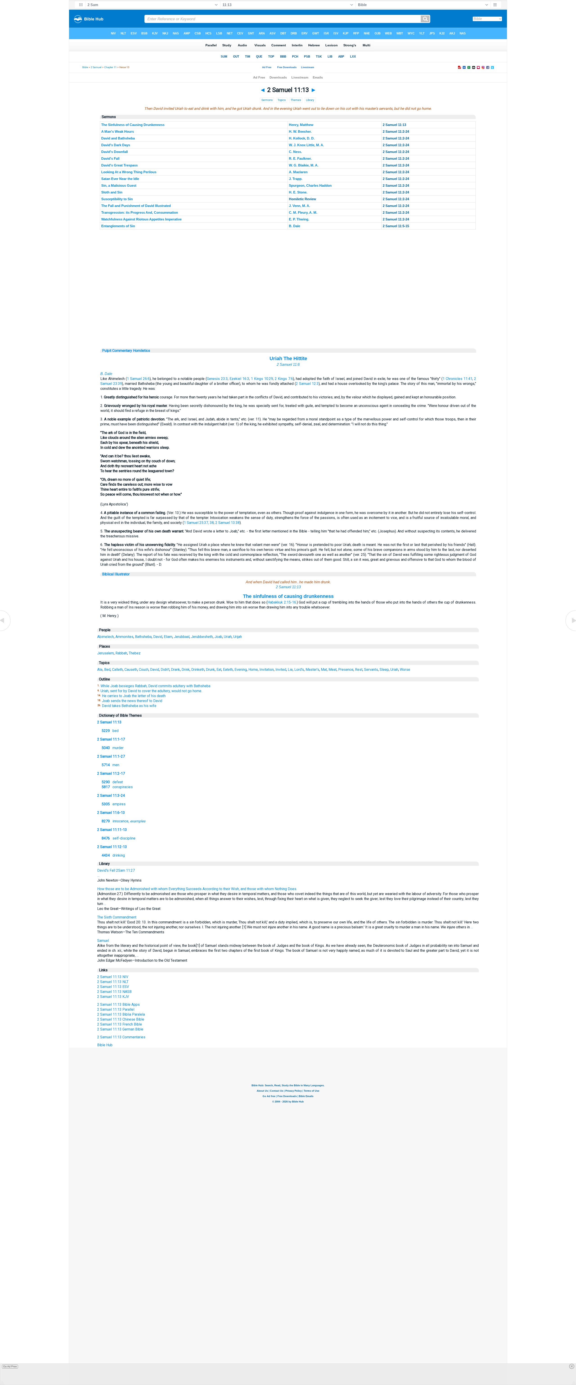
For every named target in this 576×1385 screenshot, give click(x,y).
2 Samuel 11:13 (288, 587)
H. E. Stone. (298, 192)
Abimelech (105, 637)
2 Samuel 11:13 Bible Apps (118, 1004)
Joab (218, 637)
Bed (107, 669)
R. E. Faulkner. (300, 158)
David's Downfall (114, 152)
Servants (371, 669)
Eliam (168, 637)
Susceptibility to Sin (117, 199)
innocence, (123, 821)
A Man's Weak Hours (117, 131)
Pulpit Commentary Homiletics (126, 350)
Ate (100, 669)
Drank (175, 669)
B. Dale (294, 226)
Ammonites (124, 637)
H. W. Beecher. (300, 131)
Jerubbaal (181, 637)
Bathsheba (143, 637)
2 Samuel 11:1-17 (111, 739)
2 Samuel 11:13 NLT (112, 982)
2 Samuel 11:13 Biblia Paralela (121, 1014)
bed (110, 731)
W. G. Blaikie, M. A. (303, 165)
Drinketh (197, 669)
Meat (332, 669)
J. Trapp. (295, 179)
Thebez (135, 653)
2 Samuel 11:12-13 (112, 847)
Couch (143, 669)
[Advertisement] (288, 321)
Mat (324, 669)
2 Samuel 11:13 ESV (113, 987)
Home (253, 669)
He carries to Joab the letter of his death (134, 696)
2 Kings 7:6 (284, 379)
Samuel (103, 940)
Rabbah (121, 653)
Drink (186, 669)
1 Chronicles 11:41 (457, 379)
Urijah (237, 637)
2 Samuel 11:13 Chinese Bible (120, 1019)
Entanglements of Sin (118, 226)
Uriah (228, 637)
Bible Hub (104, 1045)
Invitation (266, 669)
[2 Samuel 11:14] (570, 631)
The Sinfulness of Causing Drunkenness (132, 125)
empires (114, 804)
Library (310, 100)
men (110, 765)
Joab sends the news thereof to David (132, 701)
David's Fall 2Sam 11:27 (116, 870)
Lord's (299, 669)
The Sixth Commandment (116, 917)
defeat (112, 782)
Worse (405, 669)
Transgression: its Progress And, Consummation (139, 212)
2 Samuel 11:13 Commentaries (121, 1037)
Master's (312, 669)
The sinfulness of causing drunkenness (288, 596)
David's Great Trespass (119, 165)
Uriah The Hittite (288, 358)
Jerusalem (105, 653)
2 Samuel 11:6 (288, 364)
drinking (113, 855)
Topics (281, 100)
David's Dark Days (115, 145)
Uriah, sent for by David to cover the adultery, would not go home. (151, 691)
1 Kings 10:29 (262, 379)
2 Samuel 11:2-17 (111, 773)
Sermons (267, 100)
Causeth (130, 669)
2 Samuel (96, 67)
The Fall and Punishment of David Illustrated (136, 206)
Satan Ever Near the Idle (120, 179)
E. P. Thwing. (299, 219)
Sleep (384, 669)
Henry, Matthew (301, 125)
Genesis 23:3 (217, 379)
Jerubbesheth (202, 637)
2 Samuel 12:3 (307, 384)
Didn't (165, 669)
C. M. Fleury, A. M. (303, 212)
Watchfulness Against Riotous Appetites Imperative (141, 219)
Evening (240, 669)
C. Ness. (295, 152)
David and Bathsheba (118, 138)
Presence (345, 669)
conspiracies (117, 787)
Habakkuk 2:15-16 (282, 602)
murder (113, 748)
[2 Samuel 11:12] (5, 631)
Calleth (117, 669)
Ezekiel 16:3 (239, 379)
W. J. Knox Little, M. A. (306, 145)
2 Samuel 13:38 (227, 523)
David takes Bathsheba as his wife (129, 706)
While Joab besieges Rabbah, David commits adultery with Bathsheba (155, 686)
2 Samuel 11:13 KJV (113, 996)
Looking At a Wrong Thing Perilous (128, 172)
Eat (218, 669)
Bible (85, 67)
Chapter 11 (110, 67)
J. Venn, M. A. (299, 206)
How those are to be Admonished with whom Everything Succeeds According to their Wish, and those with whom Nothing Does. (197, 889)
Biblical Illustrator (116, 574)
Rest (358, 669)
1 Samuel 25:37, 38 (199, 523)
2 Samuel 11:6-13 (111, 812)
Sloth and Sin (111, 192)
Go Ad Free (10, 1366)
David (157, 637)
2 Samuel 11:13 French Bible (119, 1024)
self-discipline (118, 838)
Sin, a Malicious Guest (118, 185)
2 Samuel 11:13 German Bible (120, 1029)
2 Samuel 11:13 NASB (114, 992)
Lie (290, 669)
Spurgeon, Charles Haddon (310, 185)
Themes (296, 100)
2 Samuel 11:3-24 (111, 795)
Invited (280, 669)
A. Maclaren (298, 172)
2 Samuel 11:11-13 (112, 830)
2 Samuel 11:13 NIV (112, 977)
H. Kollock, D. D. (302, 138)
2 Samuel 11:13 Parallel (115, 1009)
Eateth (228, 669)
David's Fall (110, 158)
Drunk (210, 669)
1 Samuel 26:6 (138, 379)
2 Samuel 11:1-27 (111, 756)
